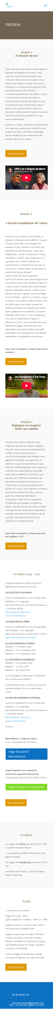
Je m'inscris (15, 153)
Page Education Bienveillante (18, 754)
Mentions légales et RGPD (17, 1023)
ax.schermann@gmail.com (28, 1003)
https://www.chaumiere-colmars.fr (20, 637)
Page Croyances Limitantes (26, 787)
